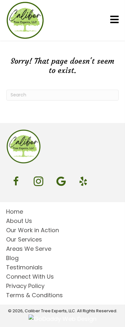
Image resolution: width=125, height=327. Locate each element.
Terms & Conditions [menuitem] (34, 295)
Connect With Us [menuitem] (30, 277)
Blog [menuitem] (12, 258)
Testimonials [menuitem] (24, 267)
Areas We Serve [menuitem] (28, 249)
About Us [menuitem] (19, 221)
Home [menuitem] (14, 212)
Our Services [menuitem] (24, 239)
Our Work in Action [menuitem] (32, 230)
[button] (16, 181)
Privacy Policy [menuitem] (25, 286)
